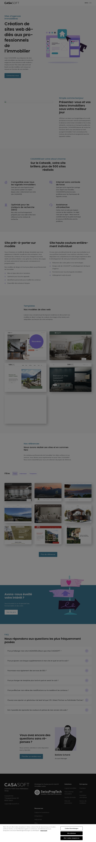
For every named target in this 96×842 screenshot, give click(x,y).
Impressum (43, 830)
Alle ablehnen (71, 833)
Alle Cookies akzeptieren (71, 838)
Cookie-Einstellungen (71, 828)
